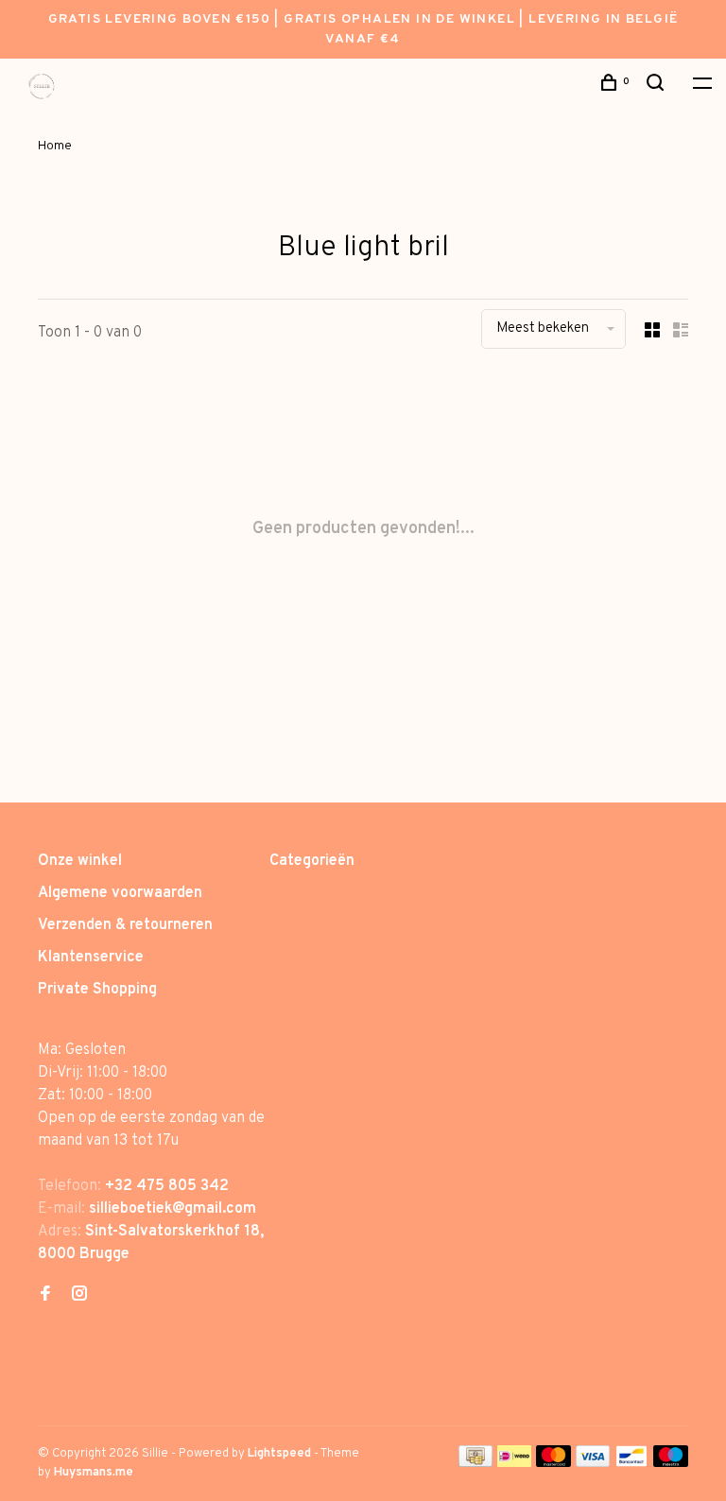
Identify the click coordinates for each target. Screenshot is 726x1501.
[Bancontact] (631, 1463)
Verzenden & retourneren (125, 925)
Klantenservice (91, 957)
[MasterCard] (553, 1463)
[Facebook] (45, 1295)
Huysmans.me (93, 1472)
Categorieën (311, 861)
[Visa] (593, 1463)
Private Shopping (97, 989)
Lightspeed (279, 1453)
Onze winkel (80, 861)
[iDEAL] (514, 1463)
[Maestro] (670, 1463)
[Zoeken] (658, 86)
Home (55, 146)
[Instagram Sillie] (79, 1295)
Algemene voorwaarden (120, 893)
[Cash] (475, 1463)
